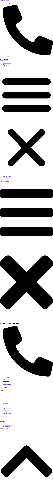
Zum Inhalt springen (4, 0)
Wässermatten (6, 64)
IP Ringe (4, 59)
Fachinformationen (7, 63)
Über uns (5, 65)
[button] (26, 121)
